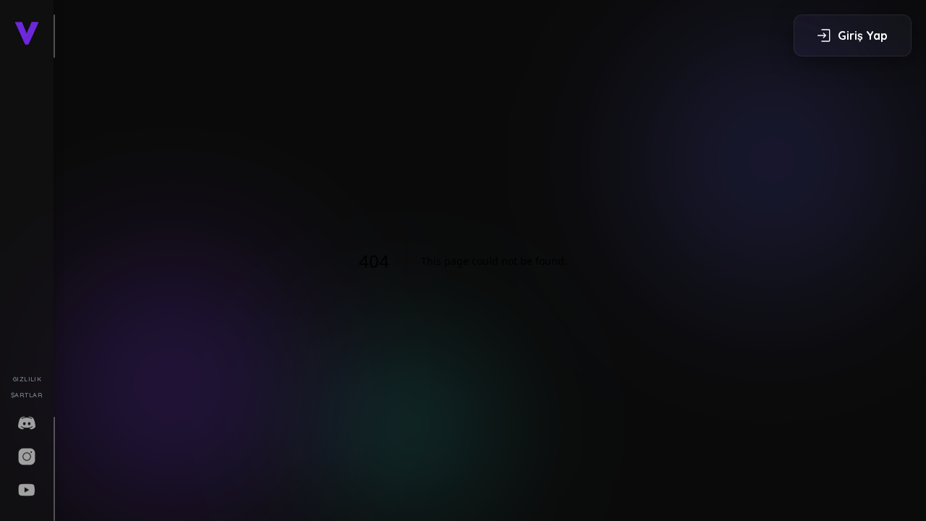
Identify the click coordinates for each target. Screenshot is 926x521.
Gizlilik (27, 379)
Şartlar (27, 395)
